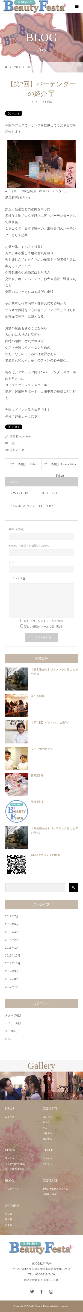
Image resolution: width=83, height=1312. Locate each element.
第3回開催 (37, 801)
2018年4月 (12, 932)
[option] (36, 1086)
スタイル (47, 1158)
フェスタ (9, 1158)
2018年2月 (12, 940)
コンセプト (48, 1116)
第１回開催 (38, 696)
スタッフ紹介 (13, 1015)
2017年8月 (12, 979)
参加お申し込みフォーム (55, 1189)
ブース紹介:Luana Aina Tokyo (60, 466)
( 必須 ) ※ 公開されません (29, 545)
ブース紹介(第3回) (14, 1169)
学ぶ (45, 1128)
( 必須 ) (16, 529)
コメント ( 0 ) (49, 492)
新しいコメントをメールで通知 (43, 621)
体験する (47, 1133)
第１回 (8, 1225)
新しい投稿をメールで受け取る (43, 626)
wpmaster (25, 436)
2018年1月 (12, 947)
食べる (46, 1122)
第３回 (8, 1214)
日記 (29, 67)
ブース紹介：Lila (23, 464)
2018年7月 (12, 916)
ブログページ (12, 1189)
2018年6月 (12, 924)
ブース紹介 (12, 1031)
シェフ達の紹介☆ (42, 749)
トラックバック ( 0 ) (16, 492)
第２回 (8, 1219)
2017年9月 (12, 971)
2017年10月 (12, 963)
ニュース (9, 1116)
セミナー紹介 (13, 1023)
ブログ (17, 67)
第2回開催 (37, 775)
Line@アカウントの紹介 (45, 854)
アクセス (47, 1163)
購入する (47, 1139)
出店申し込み (49, 1194)
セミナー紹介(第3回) (15, 1163)
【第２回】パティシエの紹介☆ (50, 722)
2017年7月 (12, 986)
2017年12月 (12, 955)
